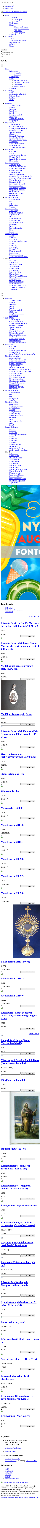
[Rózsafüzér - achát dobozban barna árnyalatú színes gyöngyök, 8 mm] (2, 1008)
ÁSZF (11, 38)
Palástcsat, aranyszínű (13, 1322)
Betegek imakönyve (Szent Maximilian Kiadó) (15, 1042)
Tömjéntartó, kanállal (13, 1080)
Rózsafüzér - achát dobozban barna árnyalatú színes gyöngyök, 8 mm (19, 1015)
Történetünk (18, 19)
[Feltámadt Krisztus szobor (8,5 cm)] (2, 1258)
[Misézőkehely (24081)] (2, 803)
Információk (9, 36)
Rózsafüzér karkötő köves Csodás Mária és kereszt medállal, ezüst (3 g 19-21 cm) (20, 646)
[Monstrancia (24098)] (2, 854)
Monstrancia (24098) (12, 859)
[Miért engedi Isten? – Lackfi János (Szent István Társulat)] (2, 1056)
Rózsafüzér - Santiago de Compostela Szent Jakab (14, 1284)
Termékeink (9, 612)
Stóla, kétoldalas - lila (12, 773)
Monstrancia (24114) (12, 842)
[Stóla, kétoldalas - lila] (2, 769)
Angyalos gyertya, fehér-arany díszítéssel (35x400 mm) (17, 1244)
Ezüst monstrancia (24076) (15, 961)
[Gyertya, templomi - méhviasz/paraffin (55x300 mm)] (2, 749)
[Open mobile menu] (2, 293)
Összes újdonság (33, 616)
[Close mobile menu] (2, 295)
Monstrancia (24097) (12, 876)
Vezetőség (17, 21)
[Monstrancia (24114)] (2, 837)
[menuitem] (8, 103)
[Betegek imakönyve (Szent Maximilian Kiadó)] (2, 1036)
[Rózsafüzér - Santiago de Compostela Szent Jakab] (2, 1278)
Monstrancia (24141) (12, 978)
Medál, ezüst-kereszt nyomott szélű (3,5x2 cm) (17, 667)
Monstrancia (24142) (12, 824)
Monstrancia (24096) (12, 893)
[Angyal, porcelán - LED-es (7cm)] (2, 1354)
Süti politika (9, 1473)
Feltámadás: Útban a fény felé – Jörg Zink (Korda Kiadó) (18, 1397)
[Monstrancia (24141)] (2, 974)
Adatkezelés (9, 1471)
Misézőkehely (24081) (13, 808)
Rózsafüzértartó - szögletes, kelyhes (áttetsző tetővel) (16, 1187)
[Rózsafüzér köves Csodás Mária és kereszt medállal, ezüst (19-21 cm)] (2, 619)
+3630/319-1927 (10, 1451)
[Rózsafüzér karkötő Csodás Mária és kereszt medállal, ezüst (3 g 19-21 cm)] (2, 727)
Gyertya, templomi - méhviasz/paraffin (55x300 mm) (18, 755)
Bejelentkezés (9, 6)
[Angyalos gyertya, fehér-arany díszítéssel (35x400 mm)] (2, 1238)
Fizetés (11, 46)
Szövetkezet (13, 17)
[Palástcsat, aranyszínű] (2, 1317)
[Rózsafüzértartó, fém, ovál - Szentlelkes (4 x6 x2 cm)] (2, 1161)
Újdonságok (9, 608)
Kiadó (7, 15)
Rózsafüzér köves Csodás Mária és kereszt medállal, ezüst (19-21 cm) (20, 624)
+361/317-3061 (10, 1461)
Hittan (11, 25)
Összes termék (34, 1034)
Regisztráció (9, 8)
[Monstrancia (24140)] (2, 991)
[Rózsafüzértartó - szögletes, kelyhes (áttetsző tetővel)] (2, 1181)
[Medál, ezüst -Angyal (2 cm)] (13, 710)
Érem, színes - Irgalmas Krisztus (19, 1205)
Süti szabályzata (14, 42)
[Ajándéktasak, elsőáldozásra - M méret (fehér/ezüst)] (2, 1298)
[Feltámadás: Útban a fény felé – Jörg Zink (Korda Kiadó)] (2, 1391)
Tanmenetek (18, 31)
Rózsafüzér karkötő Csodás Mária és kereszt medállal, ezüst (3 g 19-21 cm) (19, 734)
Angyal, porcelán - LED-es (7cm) (19, 1359)
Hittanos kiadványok (21, 27)
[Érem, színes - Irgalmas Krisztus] (2, 1201)
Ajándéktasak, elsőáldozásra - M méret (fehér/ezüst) (18, 1303)
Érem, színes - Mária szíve (15, 1415)
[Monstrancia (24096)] (2, 888)
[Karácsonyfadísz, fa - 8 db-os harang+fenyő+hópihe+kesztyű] (2, 1218)
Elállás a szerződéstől (12, 1479)
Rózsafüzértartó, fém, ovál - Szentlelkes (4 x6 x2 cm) (16, 1167)
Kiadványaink (14, 23)
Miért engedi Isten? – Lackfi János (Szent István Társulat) (20, 1062)
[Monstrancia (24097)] (2, 871)
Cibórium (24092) (10, 791)
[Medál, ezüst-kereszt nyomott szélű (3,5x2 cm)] (2, 661)
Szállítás (12, 44)
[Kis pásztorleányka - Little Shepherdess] (2, 1371)
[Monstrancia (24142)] (2, 820)
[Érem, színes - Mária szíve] (2, 1411)
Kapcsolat (12, 34)
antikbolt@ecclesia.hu (12, 1459)
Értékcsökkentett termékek (14, 610)
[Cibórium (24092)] (2, 786)
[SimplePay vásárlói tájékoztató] (20, 1482)
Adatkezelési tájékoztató (17, 40)
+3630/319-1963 (31, 1461)
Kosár (4, 50)
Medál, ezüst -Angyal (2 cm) (16, 714)
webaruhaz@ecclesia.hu (13, 1448)
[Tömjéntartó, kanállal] (2, 1076)
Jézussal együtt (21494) (13, 1148)
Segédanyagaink (19, 33)
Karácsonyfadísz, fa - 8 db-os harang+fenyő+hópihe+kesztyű (18, 1224)
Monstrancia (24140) (12, 995)
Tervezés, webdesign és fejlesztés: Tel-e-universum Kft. (19, 1497)
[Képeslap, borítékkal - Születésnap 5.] (2, 1334)
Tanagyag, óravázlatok (21, 29)
